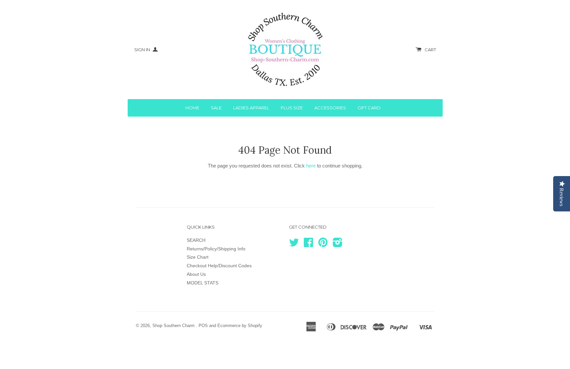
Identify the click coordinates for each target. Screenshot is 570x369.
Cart (430, 49)
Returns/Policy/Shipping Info (216, 248)
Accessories (330, 107)
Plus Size (292, 107)
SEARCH (196, 240)
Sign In (142, 49)
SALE (216, 107)
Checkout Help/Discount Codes (219, 265)
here (311, 165)
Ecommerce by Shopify (239, 325)
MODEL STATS (202, 282)
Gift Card (369, 107)
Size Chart (197, 257)
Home (192, 107)
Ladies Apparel (251, 107)
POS (203, 325)
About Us (196, 274)
